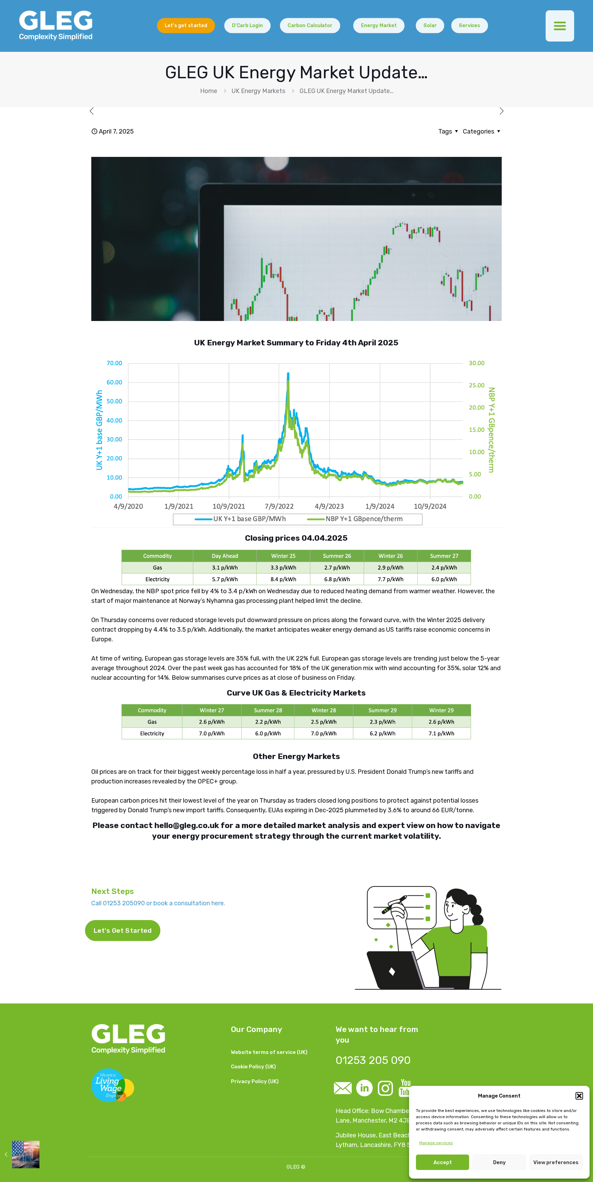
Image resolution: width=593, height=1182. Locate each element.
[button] (579, 1095)
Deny (499, 1162)
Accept (442, 1162)
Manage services (436, 1142)
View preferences (556, 1162)
